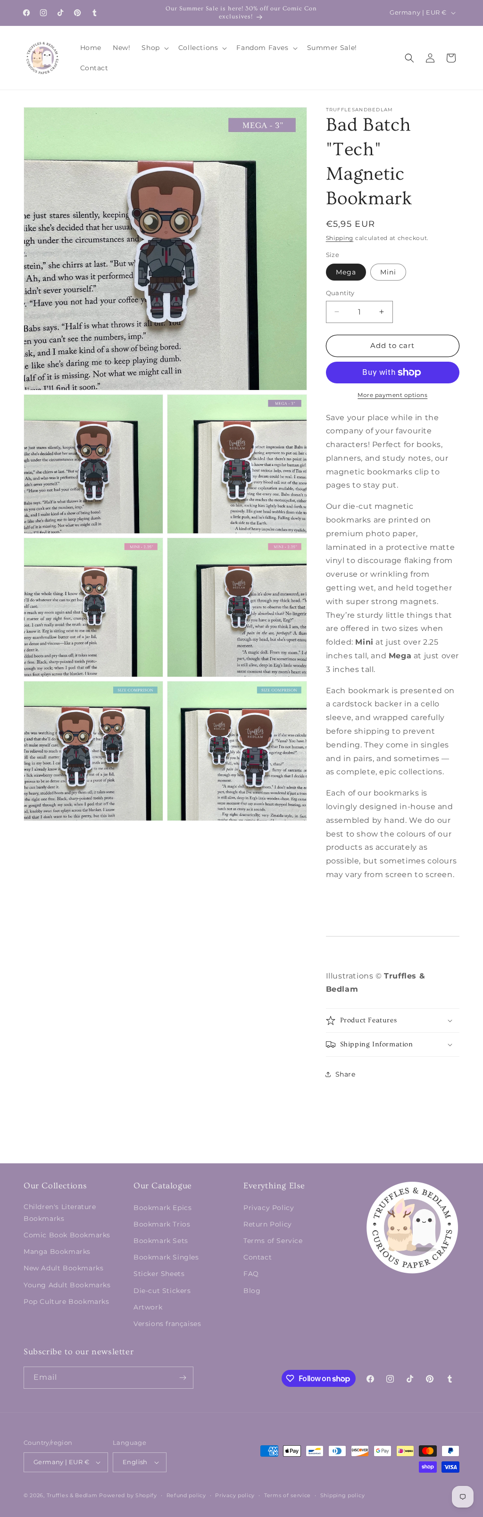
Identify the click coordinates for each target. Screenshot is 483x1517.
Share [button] (345, 1074)
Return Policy (267, 1224)
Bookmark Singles (166, 1257)
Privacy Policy (268, 1207)
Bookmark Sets (160, 1240)
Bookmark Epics (162, 1207)
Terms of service (287, 1495)
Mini (388, 272)
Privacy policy (235, 1495)
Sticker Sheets (158, 1273)
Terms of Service (273, 1240)
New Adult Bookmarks (63, 1268)
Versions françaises (167, 1323)
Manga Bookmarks (57, 1251)
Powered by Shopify (128, 1495)
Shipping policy (342, 1495)
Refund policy (186, 1495)
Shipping (340, 237)
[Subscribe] (182, 1378)
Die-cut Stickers (162, 1290)
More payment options (392, 394)
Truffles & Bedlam (72, 1495)
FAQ (251, 1273)
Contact (257, 1257)
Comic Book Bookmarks (67, 1235)
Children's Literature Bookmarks (60, 1212)
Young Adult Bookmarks (67, 1285)
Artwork (147, 1307)
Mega (346, 272)
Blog (251, 1290)
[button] (154, 48)
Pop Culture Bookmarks (66, 1301)
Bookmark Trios (161, 1224)
